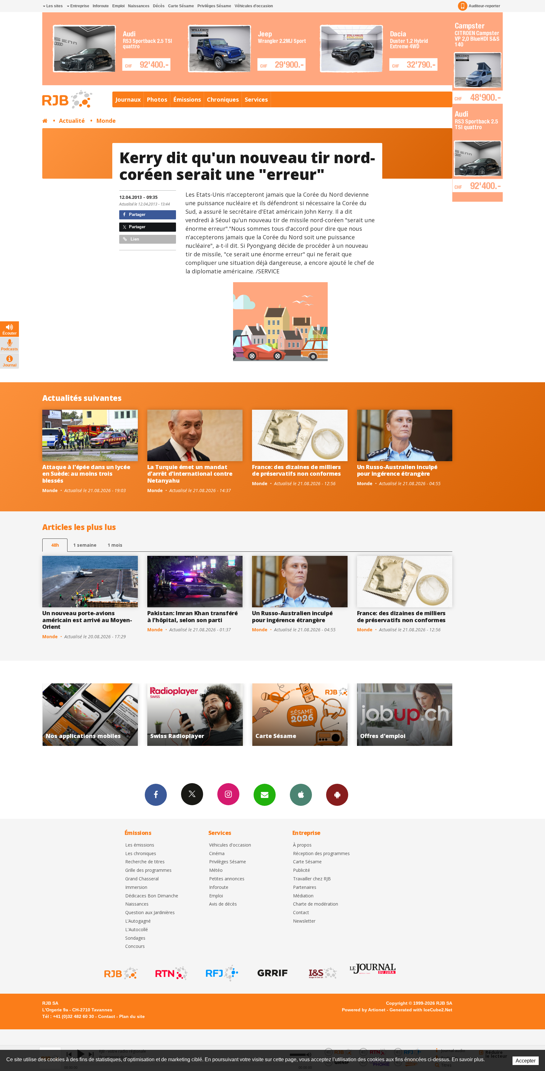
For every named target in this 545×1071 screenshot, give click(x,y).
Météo (216, 870)
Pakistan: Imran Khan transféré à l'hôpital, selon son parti (192, 616)
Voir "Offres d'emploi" (300, 714)
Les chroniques (140, 853)
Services (256, 99)
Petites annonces (226, 879)
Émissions (187, 99)
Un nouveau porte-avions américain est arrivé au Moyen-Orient (87, 619)
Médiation (303, 896)
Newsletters (265, 795)
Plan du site (132, 1016)
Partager (136, 214)
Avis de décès (223, 904)
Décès (159, 6)
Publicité (301, 870)
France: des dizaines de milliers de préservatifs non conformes (296, 470)
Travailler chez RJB (312, 879)
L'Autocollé (136, 929)
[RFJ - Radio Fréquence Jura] (221, 973)
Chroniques (223, 99)
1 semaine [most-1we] (85, 545)
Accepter (526, 1060)
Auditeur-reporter (484, 6)
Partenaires (304, 887)
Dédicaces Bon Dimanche (151, 896)
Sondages (135, 938)
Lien (134, 239)
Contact (301, 912)
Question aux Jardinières (150, 912)
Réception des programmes (321, 853)
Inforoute (101, 6)
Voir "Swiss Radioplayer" (90, 714)
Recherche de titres (145, 862)
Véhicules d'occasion (254, 6)
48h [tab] (55, 545)
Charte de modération (315, 904)
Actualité (72, 120)
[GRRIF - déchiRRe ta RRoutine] (272, 973)
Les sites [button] (54, 6)
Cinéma (217, 853)
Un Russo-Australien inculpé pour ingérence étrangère (397, 470)
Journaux (128, 99)
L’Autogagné (138, 921)
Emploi (118, 6)
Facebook (156, 795)
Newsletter (304, 921)
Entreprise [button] (79, 6)
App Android (337, 795)
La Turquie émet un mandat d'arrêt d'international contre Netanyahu (189, 473)
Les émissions (139, 845)
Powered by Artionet (363, 1009)
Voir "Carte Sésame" (195, 714)
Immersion (136, 887)
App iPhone (301, 795)
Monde (106, 120)
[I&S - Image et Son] (322, 973)
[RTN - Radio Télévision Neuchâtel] (171, 973)
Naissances (138, 6)
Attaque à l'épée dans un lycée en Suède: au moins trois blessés (86, 473)
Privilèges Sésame (214, 6)
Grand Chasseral (142, 879)
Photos (157, 99)
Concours (135, 946)
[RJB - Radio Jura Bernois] (120, 973)
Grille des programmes (148, 870)
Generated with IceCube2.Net (421, 1009)
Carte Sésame (181, 6)
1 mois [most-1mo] (115, 545)
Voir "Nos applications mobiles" (405, 714)
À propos (302, 845)
